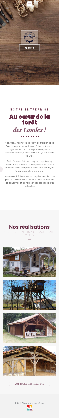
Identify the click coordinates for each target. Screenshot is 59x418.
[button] (29, 3)
